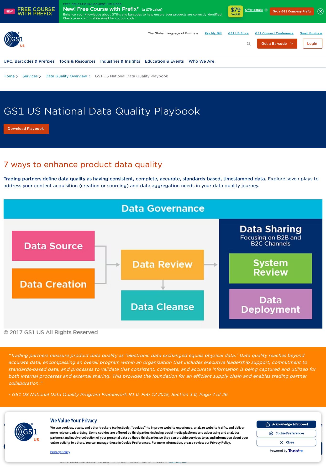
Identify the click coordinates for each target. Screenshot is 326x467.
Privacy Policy (60, 452)
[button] (277, 43)
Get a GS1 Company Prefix (292, 11)
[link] (14, 38)
